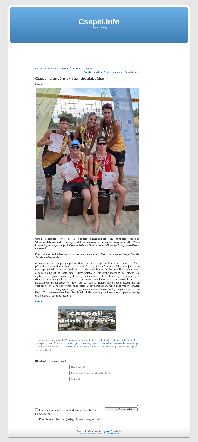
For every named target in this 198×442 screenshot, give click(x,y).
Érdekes (115, 340)
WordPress (111, 431)
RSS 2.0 (67, 346)
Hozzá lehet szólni (102, 346)
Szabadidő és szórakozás (112, 343)
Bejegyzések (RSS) (87, 433)
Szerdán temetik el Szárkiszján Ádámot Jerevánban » (112, 72)
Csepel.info (99, 21)
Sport (94, 343)
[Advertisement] (99, 53)
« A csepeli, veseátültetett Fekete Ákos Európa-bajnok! (63, 68)
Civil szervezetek (129, 340)
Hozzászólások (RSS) (109, 433)
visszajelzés (132, 346)
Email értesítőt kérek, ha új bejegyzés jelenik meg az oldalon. (71, 419)
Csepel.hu (40, 301)
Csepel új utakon (54, 343)
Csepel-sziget (71, 343)
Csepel (40, 343)
